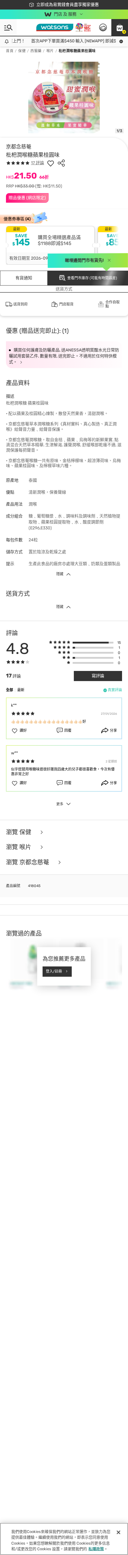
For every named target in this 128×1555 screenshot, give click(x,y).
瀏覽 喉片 (19, 847)
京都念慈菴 (18, 147)
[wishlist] (50, 163)
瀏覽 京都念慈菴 (28, 862)
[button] (119, 27)
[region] (64, 1539)
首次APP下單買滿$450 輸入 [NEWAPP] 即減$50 (70, 41)
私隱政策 (96, 1549)
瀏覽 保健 (19, 832)
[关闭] (118, 1532)
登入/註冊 (54, 971)
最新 (20, 690)
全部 (9, 690)
